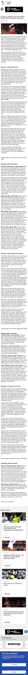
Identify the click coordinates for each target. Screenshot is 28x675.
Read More (7, 537)
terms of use (7, 656)
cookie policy (7, 658)
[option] (14, 644)
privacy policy (14, 656)
